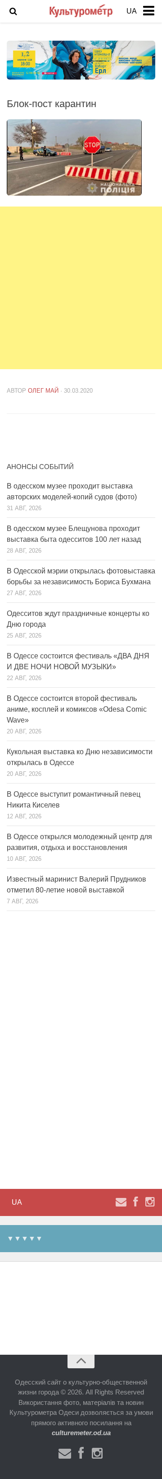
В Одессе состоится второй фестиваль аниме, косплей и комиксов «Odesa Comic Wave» (77, 709)
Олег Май (43, 390)
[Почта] (121, 1202)
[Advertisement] (81, 288)
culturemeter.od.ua (81, 1433)
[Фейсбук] (135, 1202)
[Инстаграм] (149, 1202)
